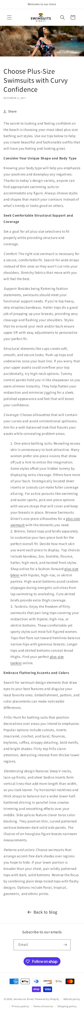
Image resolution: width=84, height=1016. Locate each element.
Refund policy (71, 999)
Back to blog (45, 912)
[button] (9, 17)
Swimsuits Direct (24, 999)
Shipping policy (67, 1006)
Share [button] (12, 111)
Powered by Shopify (47, 999)
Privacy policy (20, 1006)
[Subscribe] (65, 944)
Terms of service (43, 1006)
